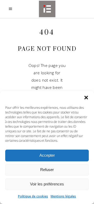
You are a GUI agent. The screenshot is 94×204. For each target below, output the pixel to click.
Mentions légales (63, 196)
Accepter (47, 155)
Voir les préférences (47, 184)
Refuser (47, 169)
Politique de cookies (33, 196)
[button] (86, 97)
